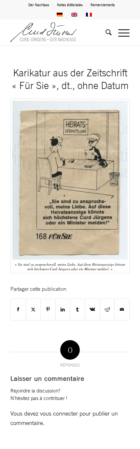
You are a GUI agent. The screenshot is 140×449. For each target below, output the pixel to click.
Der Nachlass (38, 5)
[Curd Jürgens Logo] (57, 32)
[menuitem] (39, 4)
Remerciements (103, 5)
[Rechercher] (105, 32)
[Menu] (121, 32)
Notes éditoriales (70, 5)
